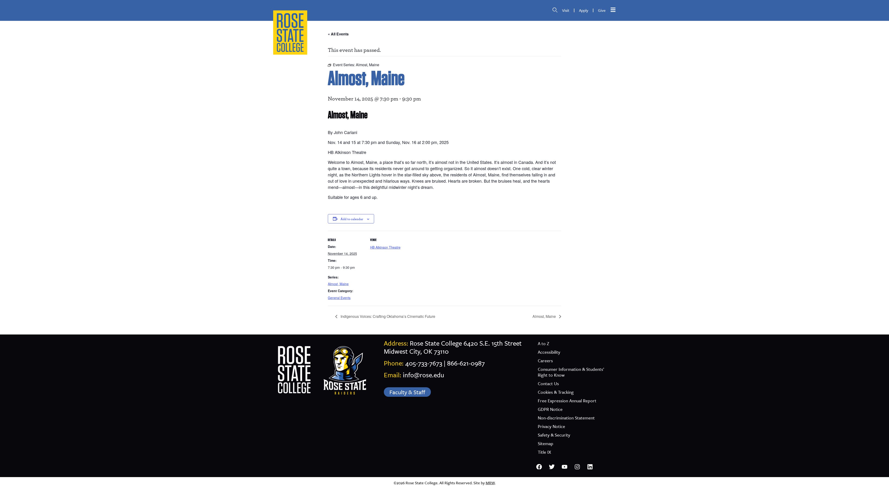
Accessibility (549, 352)
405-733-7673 (423, 363)
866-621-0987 (466, 363)
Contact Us (548, 383)
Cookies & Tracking (556, 392)
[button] (554, 9)
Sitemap (545, 443)
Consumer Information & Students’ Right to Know (571, 372)
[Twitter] (551, 466)
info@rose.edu (423, 374)
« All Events (338, 34)
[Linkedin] (590, 466)
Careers (545, 360)
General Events (339, 297)
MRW (490, 483)
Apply (583, 10)
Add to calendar (352, 219)
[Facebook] (539, 466)
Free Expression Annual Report (567, 400)
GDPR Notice (550, 409)
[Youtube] (564, 466)
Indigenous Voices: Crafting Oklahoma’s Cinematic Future (387, 316)
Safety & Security (554, 435)
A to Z (543, 343)
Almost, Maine (338, 283)
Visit (565, 10)
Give (602, 10)
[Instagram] (577, 466)
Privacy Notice (551, 426)
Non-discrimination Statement (566, 418)
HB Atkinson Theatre (385, 247)
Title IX (544, 452)
